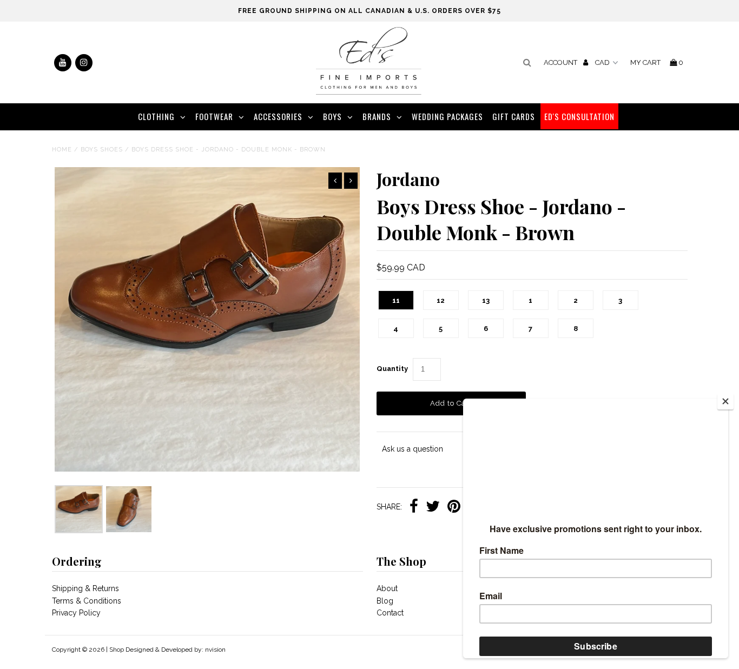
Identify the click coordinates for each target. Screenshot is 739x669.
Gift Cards (513, 116)
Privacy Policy (76, 612)
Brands (376, 116)
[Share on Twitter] (433, 507)
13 (486, 300)
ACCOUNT (561, 62)
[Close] (725, 401)
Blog (385, 601)
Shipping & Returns (85, 588)
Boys (332, 116)
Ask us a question (412, 449)
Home (62, 149)
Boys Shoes (102, 149)
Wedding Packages (447, 116)
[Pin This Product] (453, 507)
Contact (390, 612)
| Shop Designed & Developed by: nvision (166, 649)
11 (396, 300)
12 (441, 300)
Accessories (278, 116)
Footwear (214, 116)
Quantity (392, 369)
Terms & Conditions (86, 601)
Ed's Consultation (579, 116)
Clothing (156, 116)
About (387, 588)
